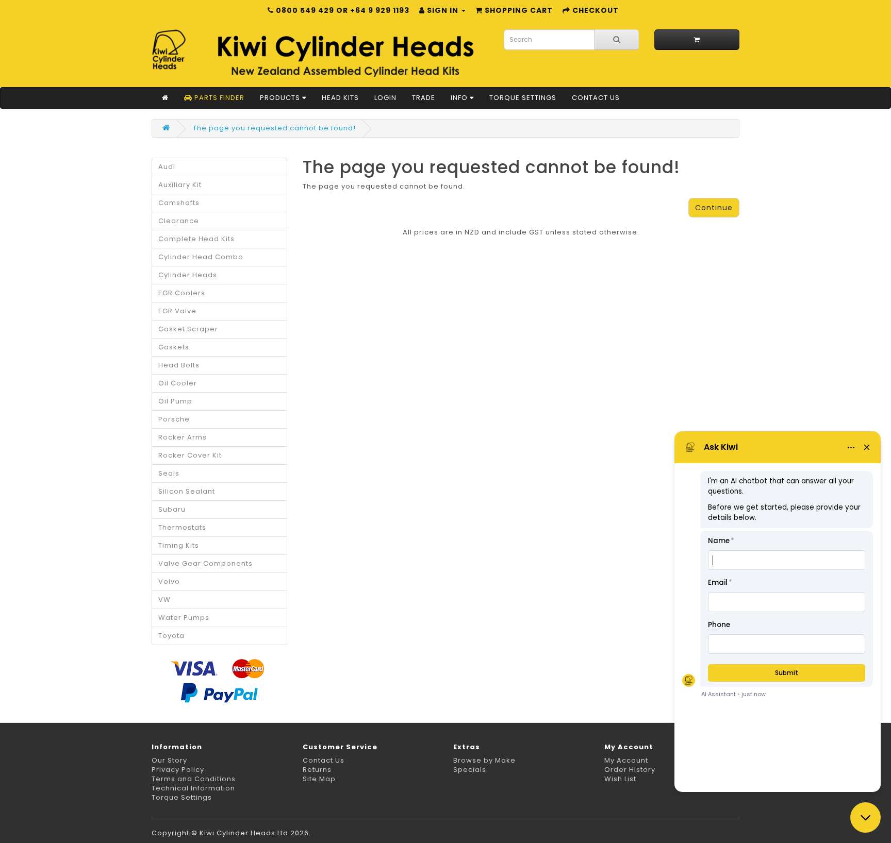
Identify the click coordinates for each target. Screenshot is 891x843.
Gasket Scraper (188, 329)
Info (460, 98)
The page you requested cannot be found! (274, 128)
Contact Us (596, 98)
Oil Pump (175, 401)
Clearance (178, 221)
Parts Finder (218, 98)
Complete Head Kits (196, 239)
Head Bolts (179, 365)
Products (281, 98)
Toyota (171, 635)
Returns (317, 769)
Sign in (442, 10)
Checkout (594, 10)
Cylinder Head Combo (200, 257)
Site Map (319, 779)
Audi (166, 167)
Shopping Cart (518, 10)
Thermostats (182, 527)
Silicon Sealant (186, 491)
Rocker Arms (182, 437)
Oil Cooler (177, 383)
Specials (469, 769)
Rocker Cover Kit (190, 455)
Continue (714, 208)
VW (164, 599)
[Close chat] (865, 817)
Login (385, 98)
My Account (626, 760)
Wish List (620, 779)
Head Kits (340, 98)
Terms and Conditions (194, 779)
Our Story (169, 760)
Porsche (174, 419)
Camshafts (179, 203)
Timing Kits (178, 545)
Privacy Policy (178, 769)
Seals (168, 473)
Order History (629, 769)
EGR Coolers (181, 293)
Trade (423, 98)
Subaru (172, 509)
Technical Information (193, 788)
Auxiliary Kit (180, 185)
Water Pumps (183, 617)
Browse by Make (484, 760)
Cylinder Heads (187, 275)
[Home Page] (165, 98)
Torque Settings (522, 98)
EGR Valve (177, 311)
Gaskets (173, 347)
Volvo (169, 581)
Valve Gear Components (205, 563)
